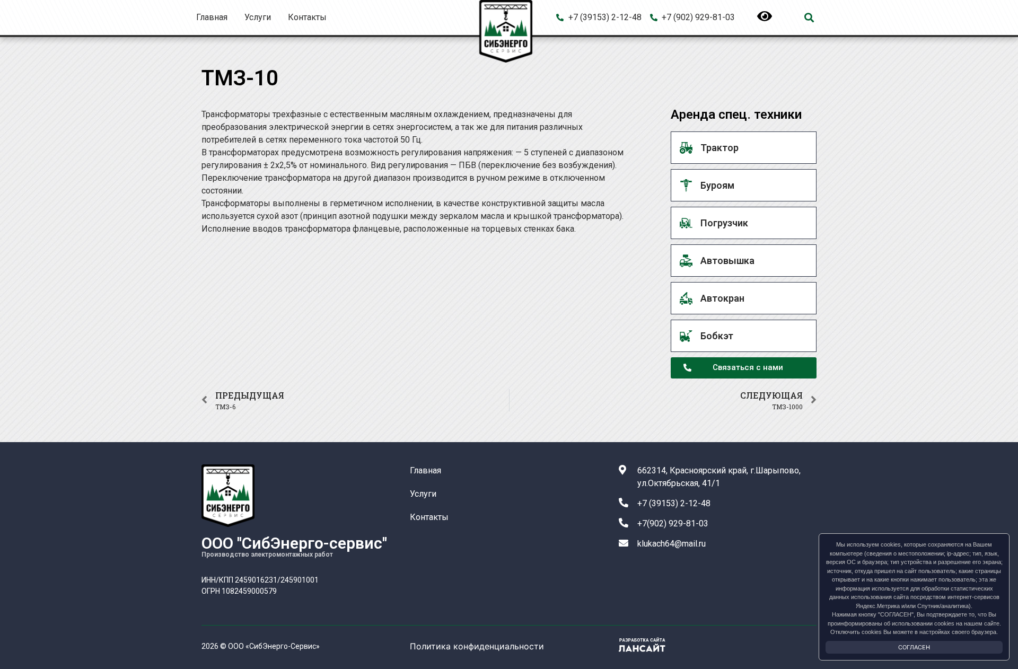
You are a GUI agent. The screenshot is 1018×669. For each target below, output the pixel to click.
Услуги (257, 17)
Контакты (307, 17)
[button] (809, 18)
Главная (211, 17)
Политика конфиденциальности (477, 646)
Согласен (914, 647)
